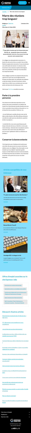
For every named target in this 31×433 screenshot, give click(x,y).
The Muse (10, 89)
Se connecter (22, 2)
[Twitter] (11, 428)
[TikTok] (17, 428)
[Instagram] (16, 428)
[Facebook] (13, 428)
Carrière (4, 11)
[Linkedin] (14, 428)
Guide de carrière (6, 7)
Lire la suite (6, 201)
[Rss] (19, 428)
